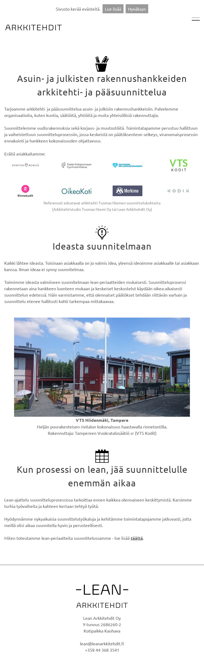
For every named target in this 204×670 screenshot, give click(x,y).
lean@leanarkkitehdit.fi (102, 643)
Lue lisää (113, 8)
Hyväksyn (137, 8)
